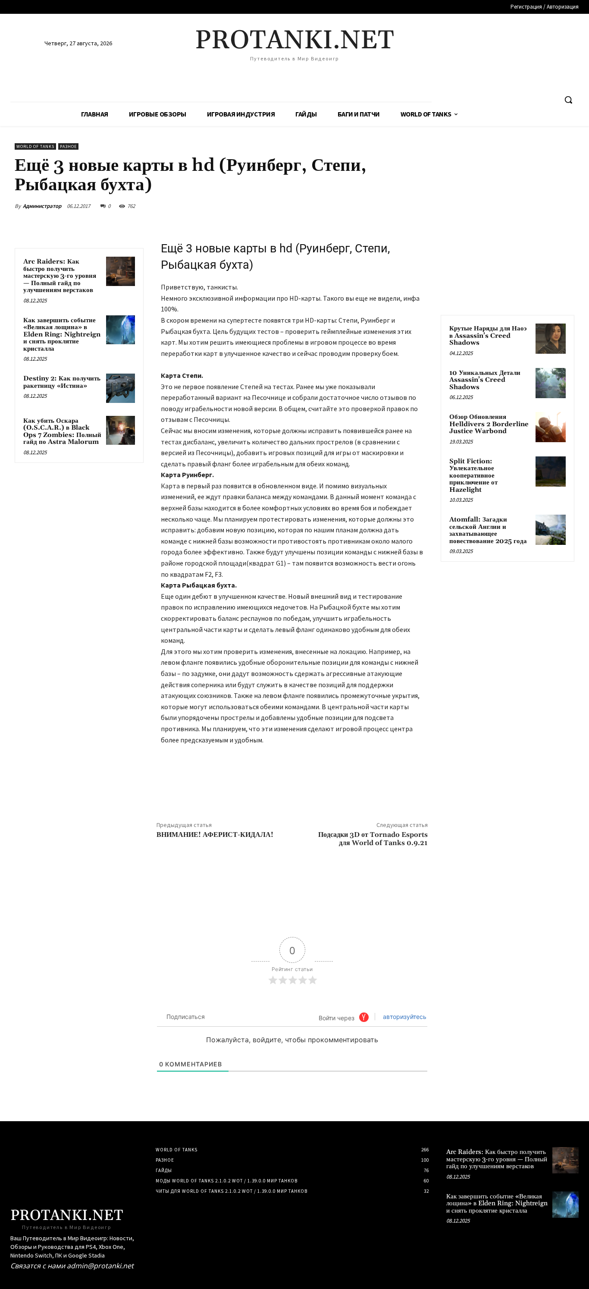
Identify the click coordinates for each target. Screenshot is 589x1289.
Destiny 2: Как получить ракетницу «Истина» (61, 382)
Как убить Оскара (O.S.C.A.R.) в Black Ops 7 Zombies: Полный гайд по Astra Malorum (62, 431)
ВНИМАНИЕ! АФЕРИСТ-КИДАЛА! (215, 834)
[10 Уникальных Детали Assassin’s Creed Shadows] (551, 383)
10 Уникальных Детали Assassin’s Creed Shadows (484, 380)
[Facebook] (339, 205)
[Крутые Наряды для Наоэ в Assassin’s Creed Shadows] (551, 339)
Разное (68, 146)
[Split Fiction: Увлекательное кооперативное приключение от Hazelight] (551, 471)
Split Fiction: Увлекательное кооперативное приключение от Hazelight (473, 475)
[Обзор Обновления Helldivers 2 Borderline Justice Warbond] (551, 427)
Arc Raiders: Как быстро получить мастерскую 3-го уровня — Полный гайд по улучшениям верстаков (59, 276)
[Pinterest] (378, 205)
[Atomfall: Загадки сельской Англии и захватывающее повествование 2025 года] (551, 530)
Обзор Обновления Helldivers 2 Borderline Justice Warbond (489, 424)
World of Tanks (35, 146)
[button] (568, 99)
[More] (419, 205)
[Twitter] (358, 205)
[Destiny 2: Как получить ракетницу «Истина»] (120, 388)
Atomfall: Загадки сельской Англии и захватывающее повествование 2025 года (488, 530)
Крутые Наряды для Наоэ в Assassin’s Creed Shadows (487, 335)
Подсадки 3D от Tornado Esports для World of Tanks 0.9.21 (373, 838)
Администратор (42, 206)
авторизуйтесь (403, 1016)
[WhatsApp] (398, 205)
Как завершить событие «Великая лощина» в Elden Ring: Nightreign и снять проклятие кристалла (61, 334)
